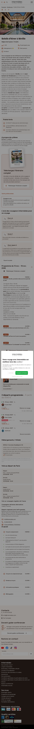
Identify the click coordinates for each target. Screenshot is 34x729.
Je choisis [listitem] (10, 373)
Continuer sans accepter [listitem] (17, 376)
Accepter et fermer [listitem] (21, 373)
